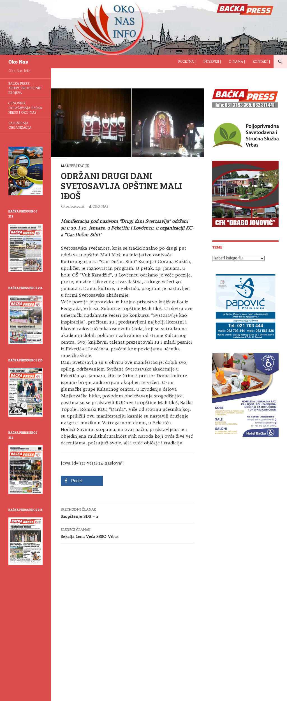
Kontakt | (261, 62)
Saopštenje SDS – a (79, 513)
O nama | (237, 62)
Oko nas (100, 206)
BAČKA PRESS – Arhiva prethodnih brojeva (24, 88)
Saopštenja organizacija (19, 125)
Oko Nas (18, 61)
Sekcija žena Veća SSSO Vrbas (90, 533)
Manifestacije (75, 166)
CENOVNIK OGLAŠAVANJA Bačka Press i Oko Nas (25, 107)
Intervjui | (212, 62)
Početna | (187, 62)
